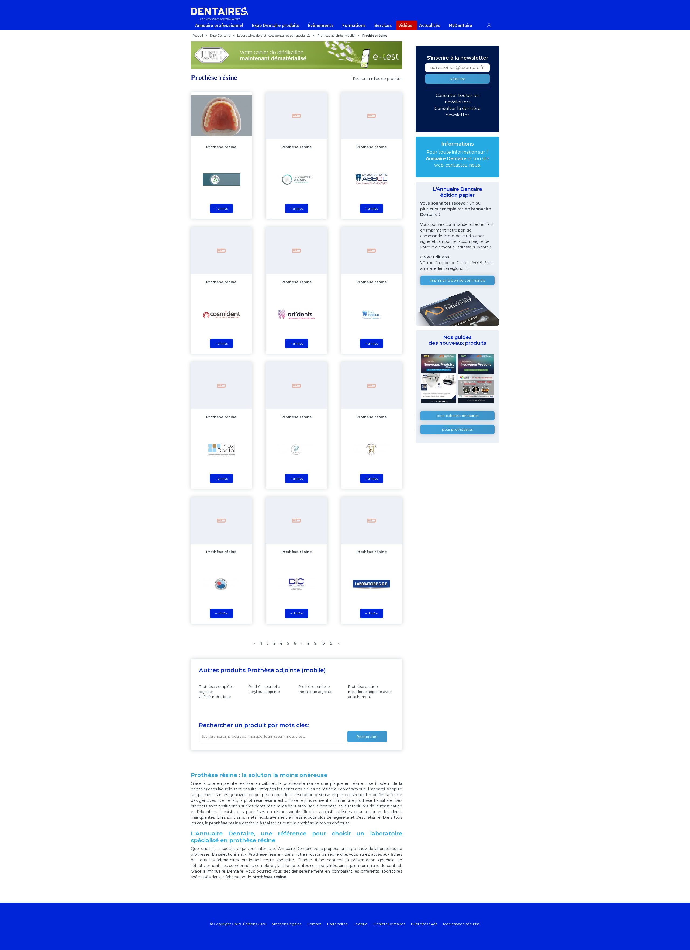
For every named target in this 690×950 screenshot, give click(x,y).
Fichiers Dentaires (389, 924)
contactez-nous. (463, 165)
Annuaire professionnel (219, 25)
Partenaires (337, 924)
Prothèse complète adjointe (216, 689)
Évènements (321, 25)
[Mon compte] (492, 24)
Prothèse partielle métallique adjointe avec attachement (370, 692)
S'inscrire (457, 79)
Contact (314, 924)
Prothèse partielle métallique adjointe (315, 689)
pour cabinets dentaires (457, 416)
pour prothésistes (457, 429)
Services (383, 25)
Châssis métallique (215, 697)
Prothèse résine (221, 147)
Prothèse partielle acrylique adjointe (264, 689)
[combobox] (271, 736)
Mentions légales (286, 924)
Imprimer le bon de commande (457, 280)
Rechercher (367, 737)
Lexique (361, 924)
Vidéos (405, 25)
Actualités (429, 25)
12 (330, 643)
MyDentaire (460, 25)
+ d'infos (221, 208)
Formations (354, 25)
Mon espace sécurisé (461, 924)
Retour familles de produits (377, 78)
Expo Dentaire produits (275, 25)
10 (323, 643)
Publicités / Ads (424, 924)
